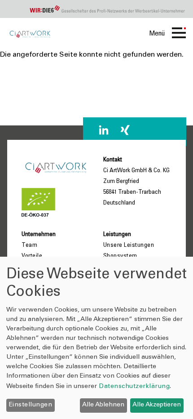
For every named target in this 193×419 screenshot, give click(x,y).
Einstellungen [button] (31, 405)
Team (29, 245)
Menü (157, 33)
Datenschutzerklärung (134, 386)
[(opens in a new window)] (103, 130)
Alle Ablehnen (103, 405)
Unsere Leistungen (128, 245)
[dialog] (96, 338)
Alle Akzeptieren (156, 405)
